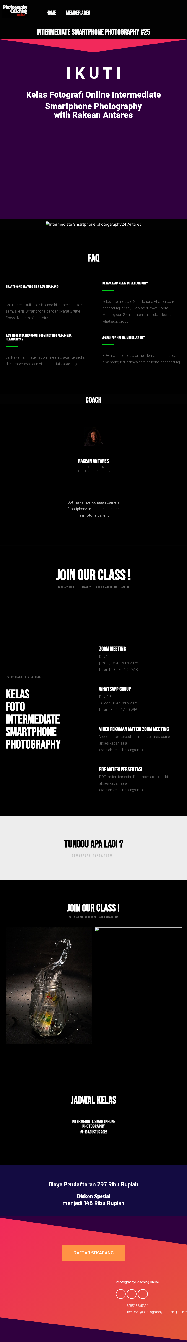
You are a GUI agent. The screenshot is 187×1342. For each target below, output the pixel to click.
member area (78, 13)
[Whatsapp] (143, 1294)
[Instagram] (93, 484)
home (51, 13)
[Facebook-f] (121, 1294)
